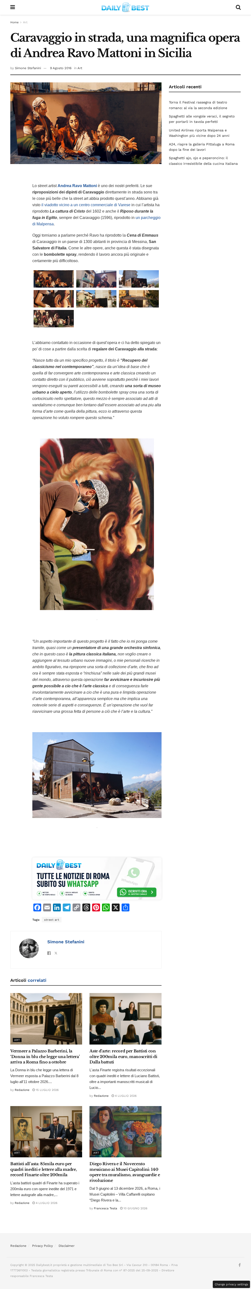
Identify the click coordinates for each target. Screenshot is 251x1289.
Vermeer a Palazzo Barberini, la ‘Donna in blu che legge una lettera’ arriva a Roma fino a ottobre (45, 1056)
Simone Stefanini (28, 68)
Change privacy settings (231, 1284)
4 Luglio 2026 (125, 1096)
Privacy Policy (42, 1246)
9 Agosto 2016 (61, 68)
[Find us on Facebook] (239, 1265)
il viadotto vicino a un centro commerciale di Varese (85, 205)
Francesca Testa (105, 1208)
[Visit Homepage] (125, 7)
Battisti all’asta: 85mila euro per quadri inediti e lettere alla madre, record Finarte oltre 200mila (43, 1169)
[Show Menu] (12, 7)
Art (25, 22)
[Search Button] (238, 7)
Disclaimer (67, 1246)
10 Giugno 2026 (135, 1208)
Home (14, 22)
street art (51, 919)
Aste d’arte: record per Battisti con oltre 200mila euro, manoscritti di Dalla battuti (123, 1056)
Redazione (22, 1090)
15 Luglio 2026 (47, 1090)
